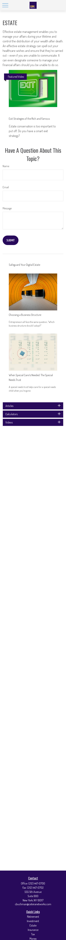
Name (6, 166)
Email (6, 187)
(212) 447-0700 (36, 883)
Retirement (33, 916)
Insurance (33, 930)
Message (7, 208)
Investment (33, 921)
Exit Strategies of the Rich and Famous (29, 118)
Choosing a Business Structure (25, 315)
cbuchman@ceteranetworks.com (33, 904)
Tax (33, 934)
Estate (33, 925)
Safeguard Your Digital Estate (24, 264)
